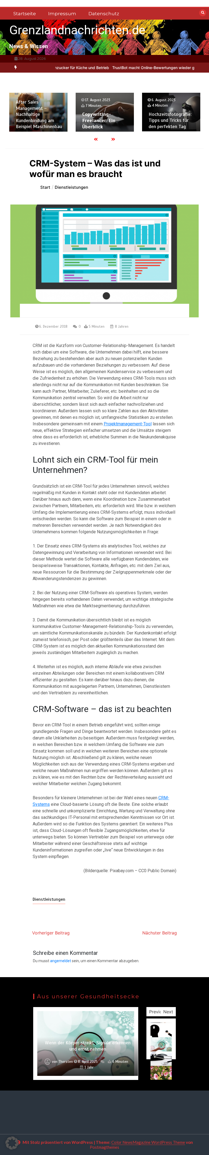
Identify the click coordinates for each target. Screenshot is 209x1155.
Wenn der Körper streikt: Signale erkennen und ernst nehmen (88, 1046)
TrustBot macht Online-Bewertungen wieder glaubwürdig (148, 67)
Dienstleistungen (49, 899)
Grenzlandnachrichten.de (77, 30)
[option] (148, 67)
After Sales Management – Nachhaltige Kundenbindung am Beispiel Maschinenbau (39, 114)
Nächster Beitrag (159, 933)
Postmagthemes (104, 1147)
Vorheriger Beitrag (51, 933)
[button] (12, 1143)
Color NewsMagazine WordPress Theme (148, 1142)
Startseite (24, 13)
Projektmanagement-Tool (128, 423)
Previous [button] (158, 1011)
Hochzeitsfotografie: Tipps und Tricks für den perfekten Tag (170, 120)
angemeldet (60, 961)
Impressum (62, 13)
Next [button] (168, 1011)
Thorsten (66, 1062)
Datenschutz (103, 13)
